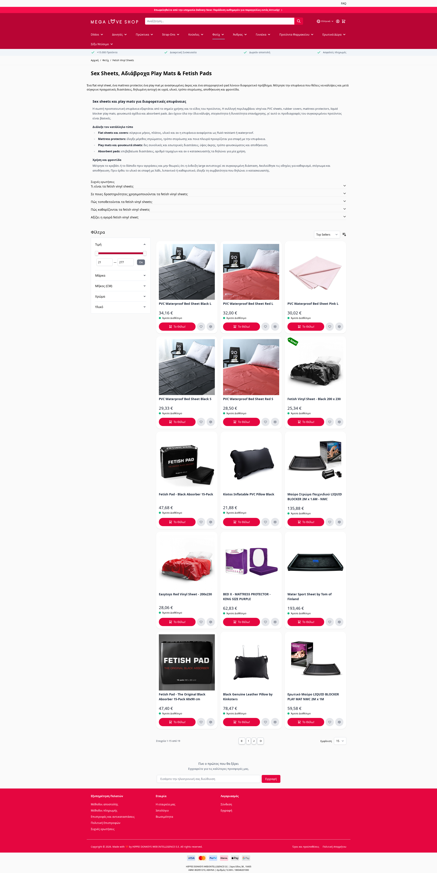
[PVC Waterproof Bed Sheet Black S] (187, 367)
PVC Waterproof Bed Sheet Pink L (312, 304)
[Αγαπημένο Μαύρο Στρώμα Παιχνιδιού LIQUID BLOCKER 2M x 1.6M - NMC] (330, 522)
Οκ (141, 262)
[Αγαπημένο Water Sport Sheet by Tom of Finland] (330, 622)
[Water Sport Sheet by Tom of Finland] (315, 562)
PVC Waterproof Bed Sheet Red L (248, 304)
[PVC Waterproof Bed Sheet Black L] (187, 272)
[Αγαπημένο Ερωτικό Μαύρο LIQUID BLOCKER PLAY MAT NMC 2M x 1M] (330, 722)
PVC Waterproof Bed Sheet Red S (248, 399)
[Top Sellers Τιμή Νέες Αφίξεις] (327, 234)
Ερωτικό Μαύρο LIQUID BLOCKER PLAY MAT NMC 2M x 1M (313, 696)
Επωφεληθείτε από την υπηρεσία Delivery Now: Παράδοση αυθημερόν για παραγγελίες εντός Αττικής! (217, 10)
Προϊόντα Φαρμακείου (294, 34)
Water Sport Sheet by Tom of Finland (309, 596)
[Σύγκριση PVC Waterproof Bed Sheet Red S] (275, 422)
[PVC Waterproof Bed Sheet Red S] (251, 367)
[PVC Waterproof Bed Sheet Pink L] (315, 272)
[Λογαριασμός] (337, 21)
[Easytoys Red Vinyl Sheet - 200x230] (187, 562)
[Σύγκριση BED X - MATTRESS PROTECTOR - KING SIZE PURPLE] (275, 622)
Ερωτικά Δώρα (332, 34)
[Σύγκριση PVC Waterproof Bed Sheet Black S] (211, 422)
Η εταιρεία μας (165, 804)
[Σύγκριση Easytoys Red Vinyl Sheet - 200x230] (211, 622)
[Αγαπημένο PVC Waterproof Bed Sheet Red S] (265, 422)
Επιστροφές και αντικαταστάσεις (113, 817)
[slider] (121, 253)
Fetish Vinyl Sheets (123, 60)
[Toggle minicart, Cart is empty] (343, 21)
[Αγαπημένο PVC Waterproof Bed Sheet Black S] (201, 422)
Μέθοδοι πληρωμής (104, 810)
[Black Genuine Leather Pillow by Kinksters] (251, 662)
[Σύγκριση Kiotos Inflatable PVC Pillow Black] (275, 522)
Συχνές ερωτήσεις (103, 829)
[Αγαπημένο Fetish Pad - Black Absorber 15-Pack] (201, 522)
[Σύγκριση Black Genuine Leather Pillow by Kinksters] (275, 722)
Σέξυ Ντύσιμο (100, 44)
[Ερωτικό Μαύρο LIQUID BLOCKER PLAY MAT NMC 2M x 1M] (315, 662)
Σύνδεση (226, 804)
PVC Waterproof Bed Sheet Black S (185, 399)
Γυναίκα (261, 34)
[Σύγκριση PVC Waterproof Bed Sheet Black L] (211, 326)
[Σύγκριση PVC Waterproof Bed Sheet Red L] (275, 326)
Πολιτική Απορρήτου (334, 846)
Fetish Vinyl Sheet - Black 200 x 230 (314, 399)
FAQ (343, 3)
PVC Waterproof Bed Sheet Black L (185, 304)
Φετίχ (216, 34)
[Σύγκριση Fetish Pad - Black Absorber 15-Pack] (211, 522)
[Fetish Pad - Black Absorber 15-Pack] (187, 462)
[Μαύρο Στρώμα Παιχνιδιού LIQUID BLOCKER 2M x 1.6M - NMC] (315, 462)
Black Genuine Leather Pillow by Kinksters (248, 696)
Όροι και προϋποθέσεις (305, 846)
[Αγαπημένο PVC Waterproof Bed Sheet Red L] (265, 326)
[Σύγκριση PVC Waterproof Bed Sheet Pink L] (339, 326)
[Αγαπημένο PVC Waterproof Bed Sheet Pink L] (330, 326)
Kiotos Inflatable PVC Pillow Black (248, 494)
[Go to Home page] (114, 21)
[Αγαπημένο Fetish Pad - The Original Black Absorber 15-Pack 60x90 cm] (201, 722)
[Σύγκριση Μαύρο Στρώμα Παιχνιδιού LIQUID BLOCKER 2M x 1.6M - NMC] (339, 522)
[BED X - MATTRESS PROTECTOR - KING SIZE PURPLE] (251, 562)
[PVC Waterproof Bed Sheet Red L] (251, 272)
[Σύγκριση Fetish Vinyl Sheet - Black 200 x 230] (339, 422)
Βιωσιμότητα (164, 817)
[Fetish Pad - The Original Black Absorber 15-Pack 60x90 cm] (187, 662)
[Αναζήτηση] (298, 21)
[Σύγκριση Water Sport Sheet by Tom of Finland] (339, 622)
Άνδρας (238, 34)
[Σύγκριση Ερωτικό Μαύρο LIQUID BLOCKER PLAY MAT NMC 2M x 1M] (339, 722)
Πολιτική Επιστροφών (105, 823)
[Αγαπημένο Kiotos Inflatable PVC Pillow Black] (265, 522)
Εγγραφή (271, 779)
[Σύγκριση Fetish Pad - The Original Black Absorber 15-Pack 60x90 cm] (211, 722)
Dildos (95, 34)
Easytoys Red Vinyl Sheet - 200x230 (185, 594)
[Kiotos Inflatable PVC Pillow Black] (251, 462)
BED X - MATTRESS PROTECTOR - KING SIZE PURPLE (247, 596)
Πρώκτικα (142, 34)
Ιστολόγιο (162, 810)
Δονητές (117, 34)
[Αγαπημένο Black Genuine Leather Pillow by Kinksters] (265, 722)
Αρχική (95, 60)
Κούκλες (193, 34)
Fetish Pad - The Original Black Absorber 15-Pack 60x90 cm (182, 696)
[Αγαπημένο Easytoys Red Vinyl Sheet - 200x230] (201, 622)
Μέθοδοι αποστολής (104, 804)
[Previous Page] (242, 741)
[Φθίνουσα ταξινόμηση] (344, 235)
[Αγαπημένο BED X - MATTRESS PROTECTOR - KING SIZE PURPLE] (265, 622)
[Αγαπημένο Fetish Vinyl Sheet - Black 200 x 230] (330, 422)
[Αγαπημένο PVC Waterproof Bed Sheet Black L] (201, 326)
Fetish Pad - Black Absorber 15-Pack (186, 494)
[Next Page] (260, 741)
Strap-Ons (168, 34)
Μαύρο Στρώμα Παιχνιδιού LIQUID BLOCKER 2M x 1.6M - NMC (314, 496)
